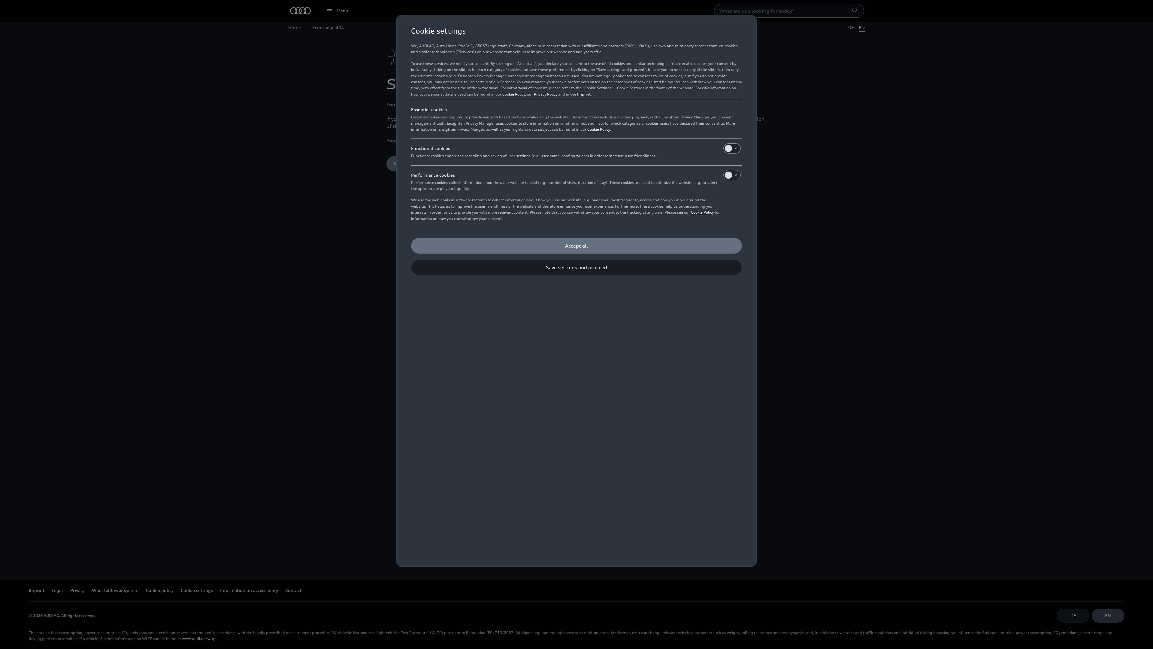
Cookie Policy (513, 94)
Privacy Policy (545, 94)
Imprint (584, 94)
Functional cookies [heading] (430, 148)
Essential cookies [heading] (429, 109)
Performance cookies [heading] (433, 175)
